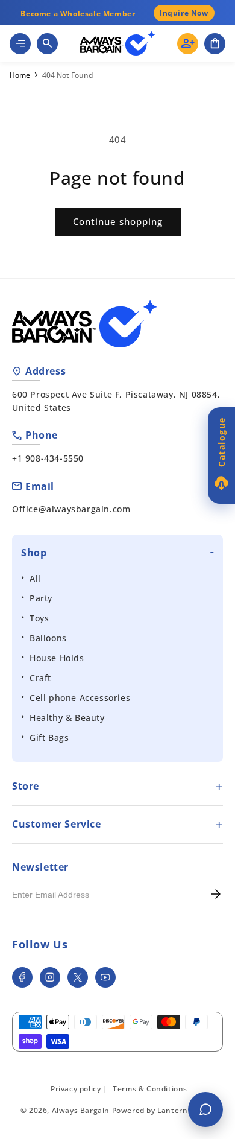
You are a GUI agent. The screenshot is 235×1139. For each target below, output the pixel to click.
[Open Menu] (20, 43)
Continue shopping (118, 221)
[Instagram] (50, 977)
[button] (214, 43)
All (35, 578)
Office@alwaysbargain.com (71, 509)
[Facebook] (22, 977)
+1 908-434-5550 (48, 458)
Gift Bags (49, 737)
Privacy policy (76, 1088)
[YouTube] (105, 977)
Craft (40, 678)
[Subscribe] (215, 895)
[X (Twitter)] (77, 977)
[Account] (187, 43)
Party (41, 598)
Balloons (48, 638)
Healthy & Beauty (67, 717)
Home (20, 75)
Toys (39, 618)
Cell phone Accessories (80, 697)
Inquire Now (184, 13)
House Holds (57, 658)
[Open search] (47, 43)
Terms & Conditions (150, 1088)
